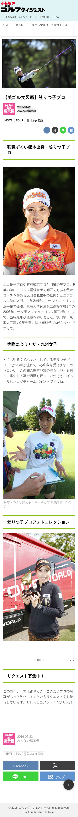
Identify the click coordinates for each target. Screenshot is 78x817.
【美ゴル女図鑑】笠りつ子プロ (34, 97)
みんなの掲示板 (26, 110)
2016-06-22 (24, 107)
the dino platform (43, 812)
